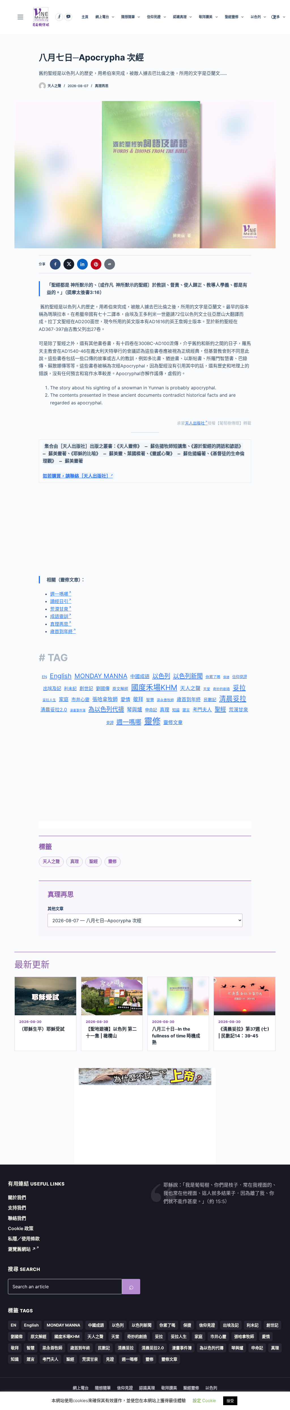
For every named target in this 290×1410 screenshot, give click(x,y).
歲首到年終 (61, 631)
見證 (110, 722)
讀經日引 (59, 601)
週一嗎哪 (59, 594)
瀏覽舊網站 (22, 1249)
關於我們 (17, 1197)
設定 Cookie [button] (204, 1400)
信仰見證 (154, 17)
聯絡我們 (17, 1218)
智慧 (150, 699)
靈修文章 (173, 722)
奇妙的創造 (221, 689)
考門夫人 (202, 710)
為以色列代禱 (106, 709)
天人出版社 (195, 423)
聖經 (220, 709)
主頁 (85, 17)
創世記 (86, 688)
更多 (276, 17)
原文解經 (120, 688)
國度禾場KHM (154, 687)
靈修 (152, 721)
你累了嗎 (213, 676)
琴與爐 (134, 710)
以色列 (256, 17)
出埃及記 (52, 688)
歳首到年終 (189, 699)
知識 (176, 710)
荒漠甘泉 (59, 609)
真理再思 (101, 86)
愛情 (125, 699)
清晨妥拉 (232, 699)
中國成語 (140, 676)
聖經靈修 (231, 17)
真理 (164, 710)
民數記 (210, 699)
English (61, 676)
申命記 (151, 709)
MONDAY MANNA (100, 676)
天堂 (206, 689)
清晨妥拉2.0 (53, 710)
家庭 (64, 699)
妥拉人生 (49, 700)
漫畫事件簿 (78, 710)
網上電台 (102, 17)
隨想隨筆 (128, 17)
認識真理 (180, 17)
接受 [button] (230, 1400)
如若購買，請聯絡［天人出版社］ (77, 476)
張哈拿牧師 (105, 699)
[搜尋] (273, 17)
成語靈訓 (59, 616)
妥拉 (239, 688)
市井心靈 (80, 699)
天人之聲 (190, 688)
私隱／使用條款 (24, 1238)
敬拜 (138, 699)
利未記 (70, 688)
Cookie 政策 (20, 1228)
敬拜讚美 (205, 17)
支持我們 (17, 1208)
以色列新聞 (188, 676)
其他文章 (55, 908)
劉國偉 (103, 688)
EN (44, 676)
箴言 (186, 710)
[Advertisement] (145, 529)
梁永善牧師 (165, 700)
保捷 (226, 677)
